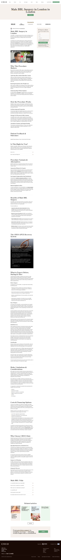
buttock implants (30, 187)
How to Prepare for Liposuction (45, 507)
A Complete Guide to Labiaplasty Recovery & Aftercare (14, 516)
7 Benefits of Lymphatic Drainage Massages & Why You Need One (25, 508)
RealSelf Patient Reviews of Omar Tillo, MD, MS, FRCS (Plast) (20, 139)
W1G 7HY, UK (4, 551)
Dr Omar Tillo (17, 42)
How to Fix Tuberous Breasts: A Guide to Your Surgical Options (35, 508)
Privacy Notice (47, 46)
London (3, 550)
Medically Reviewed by (19, 28)
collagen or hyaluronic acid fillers (21, 178)
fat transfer (19, 92)
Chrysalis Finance (27, 427)
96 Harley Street (4, 549)
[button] (10, 2)
